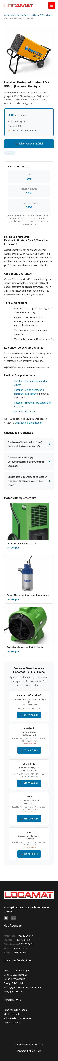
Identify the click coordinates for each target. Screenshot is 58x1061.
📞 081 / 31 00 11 (29, 853)
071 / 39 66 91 (26, 944)
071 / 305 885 (23, 939)
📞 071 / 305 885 (29, 750)
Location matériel (20, 15)
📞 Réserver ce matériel (29, 143)
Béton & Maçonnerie (14, 978)
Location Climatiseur (24, 411)
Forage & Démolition (14, 983)
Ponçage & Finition (13, 991)
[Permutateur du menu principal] (51, 5)
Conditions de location (15, 1009)
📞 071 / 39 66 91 (29, 783)
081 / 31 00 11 (21, 952)
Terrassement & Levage (16, 970)
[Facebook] (6, 918)
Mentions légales (12, 1013)
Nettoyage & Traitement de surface (22, 987)
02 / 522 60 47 (25, 935)
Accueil (7, 15)
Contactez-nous (12, 1022)
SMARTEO (35, 1050)
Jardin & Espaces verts (15, 974)
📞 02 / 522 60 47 (29, 715)
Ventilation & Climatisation (41, 15)
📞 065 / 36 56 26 (29, 818)
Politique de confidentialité (17, 1018)
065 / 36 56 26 (20, 948)
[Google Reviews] (13, 918)
